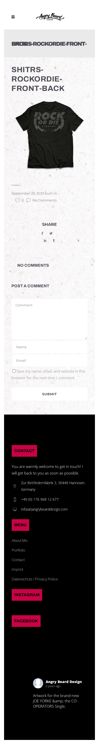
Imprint (17, 569)
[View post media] (21, 690)
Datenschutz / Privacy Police (35, 579)
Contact (18, 560)
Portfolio (18, 550)
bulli (49, 193)
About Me (19, 541)
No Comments (44, 200)
